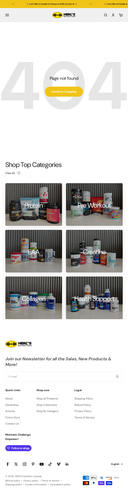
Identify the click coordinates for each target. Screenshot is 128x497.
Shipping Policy (83, 398)
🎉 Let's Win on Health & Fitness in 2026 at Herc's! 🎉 (43, 4)
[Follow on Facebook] (7, 464)
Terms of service (51, 480)
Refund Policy (82, 405)
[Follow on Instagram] (24, 464)
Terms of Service (84, 417)
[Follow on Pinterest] (33, 464)
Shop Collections (46, 405)
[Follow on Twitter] (16, 464)
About (9, 398)
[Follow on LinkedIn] (67, 464)
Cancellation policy (60, 484)
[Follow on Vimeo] (58, 464)
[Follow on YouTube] (41, 464)
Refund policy (12, 480)
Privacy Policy (83, 411)
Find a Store (12, 417)
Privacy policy (31, 480)
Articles (10, 411)
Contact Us (12, 423)
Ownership (11, 405)
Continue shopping (64, 91)
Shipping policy (13, 484)
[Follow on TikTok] (50, 464)
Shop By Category (47, 411)
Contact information (36, 484)
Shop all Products (47, 398)
